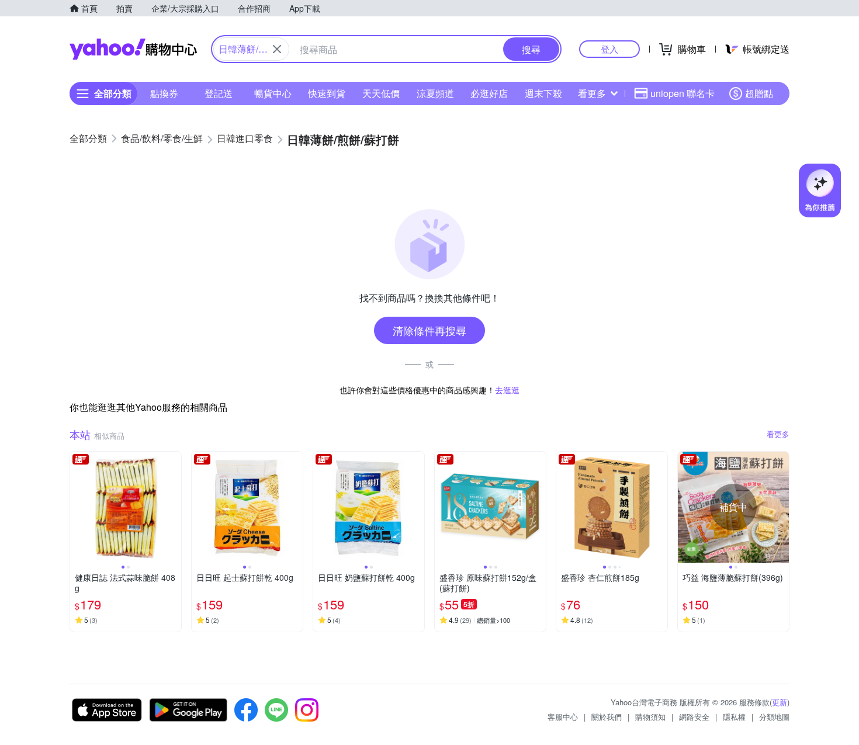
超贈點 (759, 93)
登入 (609, 49)
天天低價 (381, 93)
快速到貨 (326, 93)
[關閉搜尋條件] (277, 49)
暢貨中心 (273, 93)
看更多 (592, 93)
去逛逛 (507, 390)
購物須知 (650, 716)
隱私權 (734, 716)
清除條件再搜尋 (429, 330)
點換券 (164, 93)
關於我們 (606, 716)
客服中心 (563, 716)
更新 (779, 702)
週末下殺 (543, 93)
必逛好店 (489, 93)
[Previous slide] (77, 507)
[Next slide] (173, 507)
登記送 (219, 93)
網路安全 (694, 716)
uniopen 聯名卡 (682, 93)
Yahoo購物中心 (133, 49)
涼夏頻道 (435, 93)
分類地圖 (774, 716)
